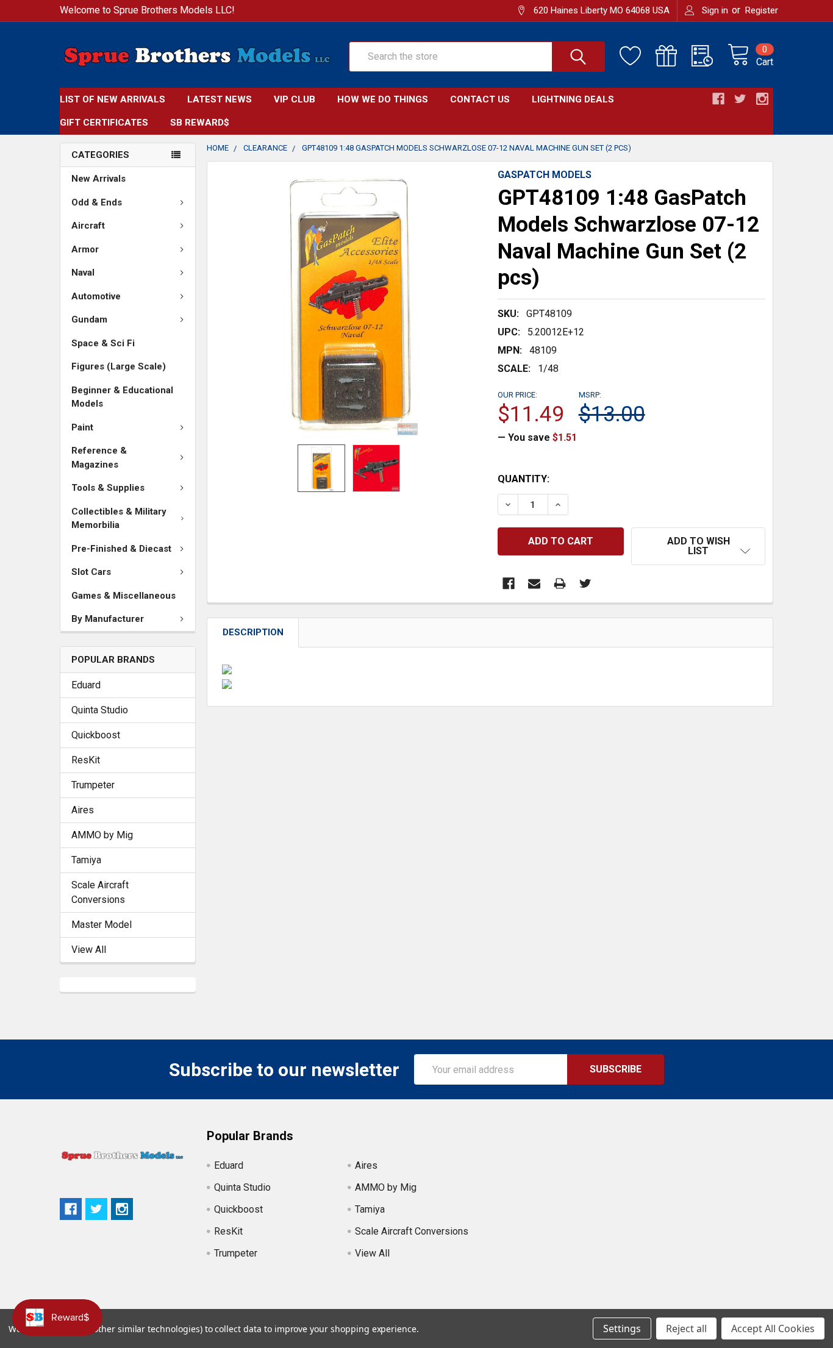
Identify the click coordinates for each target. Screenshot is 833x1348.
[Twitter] (585, 583)
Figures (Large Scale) (118, 366)
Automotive (96, 296)
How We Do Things (382, 99)
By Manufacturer (107, 618)
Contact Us (480, 99)
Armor (85, 249)
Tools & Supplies (108, 487)
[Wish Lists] (638, 56)
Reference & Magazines (99, 457)
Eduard (86, 685)
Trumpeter (93, 785)
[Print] (560, 583)
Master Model (101, 924)
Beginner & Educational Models (122, 397)
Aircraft (88, 225)
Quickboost (95, 735)
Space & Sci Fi (103, 343)
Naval (83, 272)
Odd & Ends (96, 202)
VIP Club (294, 99)
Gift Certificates (104, 122)
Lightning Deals (573, 99)
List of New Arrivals (112, 99)
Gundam (89, 319)
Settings (622, 1328)
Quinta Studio (99, 710)
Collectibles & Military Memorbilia (118, 518)
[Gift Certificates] (674, 56)
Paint (82, 427)
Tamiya (86, 860)
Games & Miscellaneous (123, 595)
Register (761, 10)
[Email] (534, 583)
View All (88, 949)
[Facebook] (509, 583)
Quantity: (523, 479)
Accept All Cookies (773, 1328)
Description (253, 632)
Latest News (219, 99)
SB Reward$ (199, 122)
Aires (82, 810)
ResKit (85, 760)
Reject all (686, 1328)
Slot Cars (91, 571)
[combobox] (477, 56)
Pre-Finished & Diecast (121, 548)
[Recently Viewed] (710, 56)
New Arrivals (98, 178)
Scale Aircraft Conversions (100, 892)
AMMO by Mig (102, 835)
